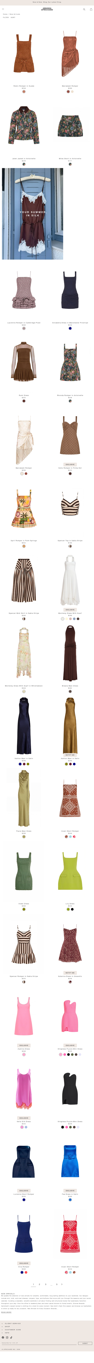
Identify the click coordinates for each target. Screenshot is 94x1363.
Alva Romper (23, 1266)
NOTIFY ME (70, 755)
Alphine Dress (24, 1048)
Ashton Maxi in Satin (24, 758)
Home (5, 14)
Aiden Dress (24, 903)
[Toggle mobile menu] (3, 9)
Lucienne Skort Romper (24, 1194)
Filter (6, 17)
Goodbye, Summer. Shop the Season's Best (47, 2)
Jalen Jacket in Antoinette (23, 158)
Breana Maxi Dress (70, 685)
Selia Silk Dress (24, 1121)
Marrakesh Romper (70, 85)
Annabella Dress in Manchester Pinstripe (70, 322)
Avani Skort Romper (70, 830)
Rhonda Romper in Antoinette (70, 395)
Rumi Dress (24, 395)
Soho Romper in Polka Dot (70, 467)
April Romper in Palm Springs (24, 540)
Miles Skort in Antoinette (70, 158)
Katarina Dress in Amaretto (70, 976)
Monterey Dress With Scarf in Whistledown (24, 685)
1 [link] (33, 1284)
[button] (92, 8)
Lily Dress (70, 903)
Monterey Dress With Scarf (70, 613)
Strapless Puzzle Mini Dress (70, 1048)
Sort (13, 17)
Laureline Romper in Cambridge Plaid (23, 322)
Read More (6, 1312)
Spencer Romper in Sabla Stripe (24, 976)
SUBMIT (85, 1343)
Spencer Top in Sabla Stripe (70, 540)
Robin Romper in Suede (24, 85)
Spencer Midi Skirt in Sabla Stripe (24, 613)
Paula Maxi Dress (23, 830)
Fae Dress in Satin (70, 1194)
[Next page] (62, 1284)
